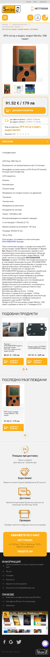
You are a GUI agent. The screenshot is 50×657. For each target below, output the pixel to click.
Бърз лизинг (25, 478)
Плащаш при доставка (25, 455)
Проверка (25, 520)
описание (7, 141)
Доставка (25, 498)
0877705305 (41, 8)
